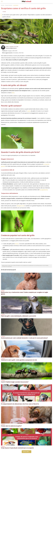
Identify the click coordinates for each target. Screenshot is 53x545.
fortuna (17, 243)
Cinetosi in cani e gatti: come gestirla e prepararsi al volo (19, 360)
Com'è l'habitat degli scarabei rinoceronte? (15, 382)
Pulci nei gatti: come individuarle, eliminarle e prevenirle (18, 316)
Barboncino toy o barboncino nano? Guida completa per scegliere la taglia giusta (24, 293)
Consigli (3, 314)
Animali (2, 5)
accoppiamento (43, 189)
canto (28, 111)
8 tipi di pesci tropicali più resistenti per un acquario (17, 448)
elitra (13, 92)
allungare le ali (20, 205)
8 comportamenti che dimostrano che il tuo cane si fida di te (20, 404)
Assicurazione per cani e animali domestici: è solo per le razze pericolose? (24, 338)
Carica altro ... (26, 451)
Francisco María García (11, 48)
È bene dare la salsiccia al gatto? (11, 426)
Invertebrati (15, 5)
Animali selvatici (8, 5)
